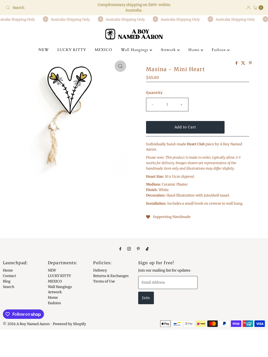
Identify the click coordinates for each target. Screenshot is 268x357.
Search (8, 287)
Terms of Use (104, 281)
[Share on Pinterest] (250, 63)
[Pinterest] (138, 248)
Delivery (100, 270)
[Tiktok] (147, 248)
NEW (43, 49)
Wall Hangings (135, 49)
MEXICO (103, 49)
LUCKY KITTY (71, 49)
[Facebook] (120, 248)
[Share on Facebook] (237, 63)
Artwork (169, 49)
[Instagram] (129, 248)
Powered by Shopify (69, 324)
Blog (6, 281)
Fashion (219, 49)
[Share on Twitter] (243, 63)
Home (194, 49)
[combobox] (45, 7)
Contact (9, 276)
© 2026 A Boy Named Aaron (26, 324)
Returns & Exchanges (111, 276)
